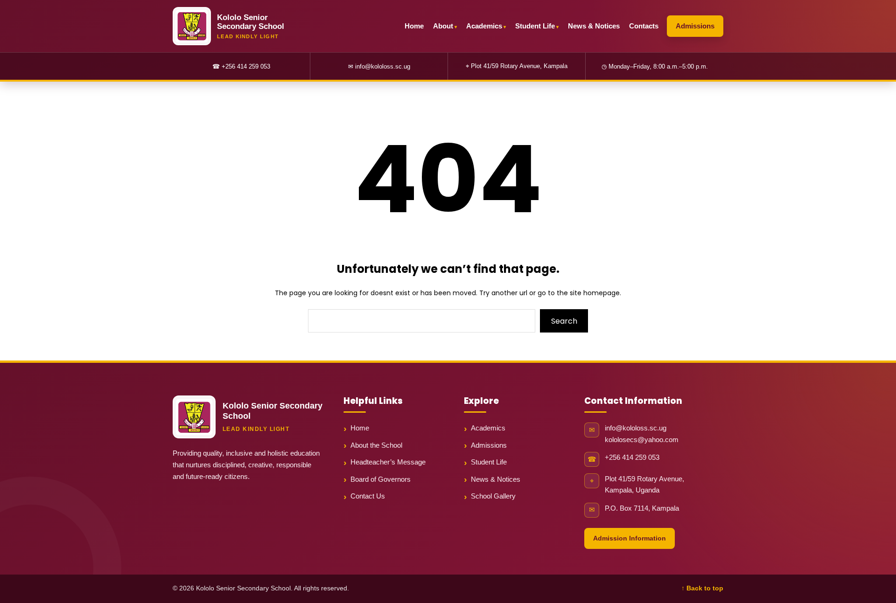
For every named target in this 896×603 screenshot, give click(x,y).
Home (414, 26)
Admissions (695, 26)
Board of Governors (380, 479)
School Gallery (493, 496)
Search (564, 321)
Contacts (643, 26)
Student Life (535, 26)
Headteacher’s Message (388, 462)
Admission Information (629, 538)
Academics (484, 26)
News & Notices (594, 26)
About (443, 26)
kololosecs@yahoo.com (642, 440)
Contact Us (367, 496)
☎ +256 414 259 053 (241, 66)
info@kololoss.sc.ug (635, 428)
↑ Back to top (702, 588)
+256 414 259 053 (632, 457)
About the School (376, 445)
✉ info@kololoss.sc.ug (379, 66)
